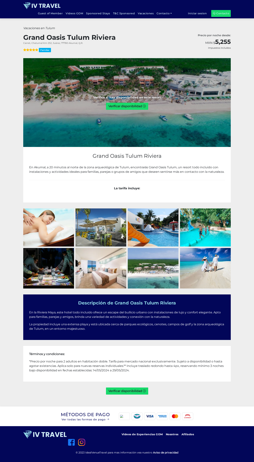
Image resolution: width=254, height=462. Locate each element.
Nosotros (172, 434)
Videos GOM (74, 13)
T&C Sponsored (124, 13)
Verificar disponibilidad (125, 106)
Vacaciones (146, 13)
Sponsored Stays (98, 13)
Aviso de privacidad (165, 452)
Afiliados (187, 434)
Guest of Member (50, 13)
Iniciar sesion (197, 13)
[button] (127, 416)
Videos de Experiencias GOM (142, 434)
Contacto (163, 13)
